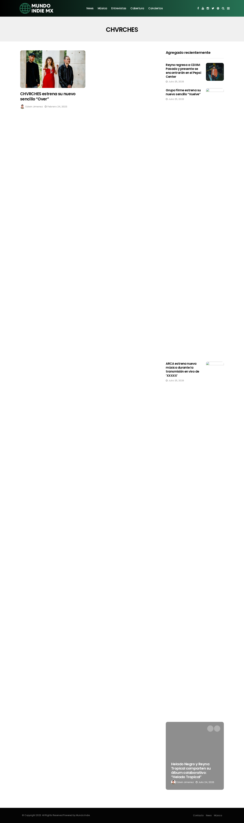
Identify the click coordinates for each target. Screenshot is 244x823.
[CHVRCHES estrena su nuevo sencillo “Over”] (52, 69)
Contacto (198, 815)
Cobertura (137, 8)
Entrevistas (118, 8)
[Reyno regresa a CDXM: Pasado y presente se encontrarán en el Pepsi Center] (215, 72)
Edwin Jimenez (34, 106)
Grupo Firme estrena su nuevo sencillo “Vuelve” (183, 92)
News (89, 8)
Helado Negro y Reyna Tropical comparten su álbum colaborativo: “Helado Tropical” (191, 770)
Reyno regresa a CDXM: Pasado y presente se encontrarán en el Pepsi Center (183, 71)
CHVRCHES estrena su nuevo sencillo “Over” (48, 96)
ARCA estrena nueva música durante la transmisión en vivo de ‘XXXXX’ (182, 369)
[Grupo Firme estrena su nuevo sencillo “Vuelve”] (215, 222)
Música (102, 8)
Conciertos (155, 8)
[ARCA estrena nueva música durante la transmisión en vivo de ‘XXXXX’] (215, 496)
